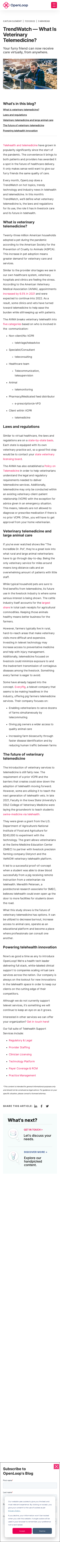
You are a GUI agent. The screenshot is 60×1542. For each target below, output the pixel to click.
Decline (42, 1531)
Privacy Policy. (14, 1511)
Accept (22, 1531)
